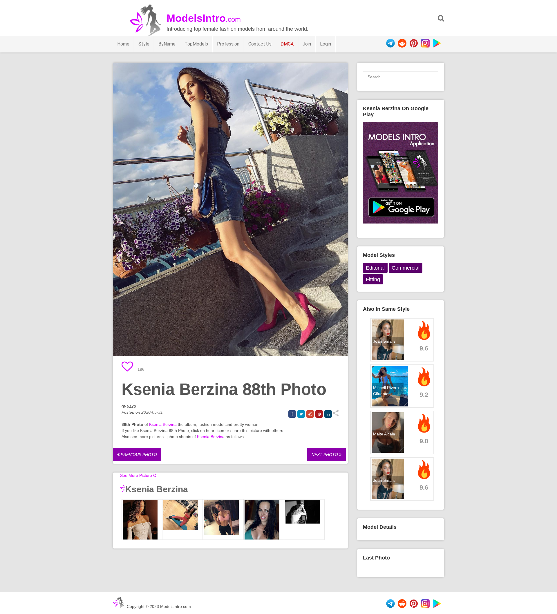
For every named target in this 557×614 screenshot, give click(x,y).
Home (123, 44)
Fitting (373, 279)
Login (325, 44)
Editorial (375, 268)
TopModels (196, 44)
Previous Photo (138, 454)
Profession (228, 44)
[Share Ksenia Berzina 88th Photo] (335, 415)
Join (307, 44)
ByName (167, 44)
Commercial (405, 268)
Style (143, 44)
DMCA (287, 44)
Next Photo (325, 454)
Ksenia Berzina (163, 424)
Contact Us (260, 44)
